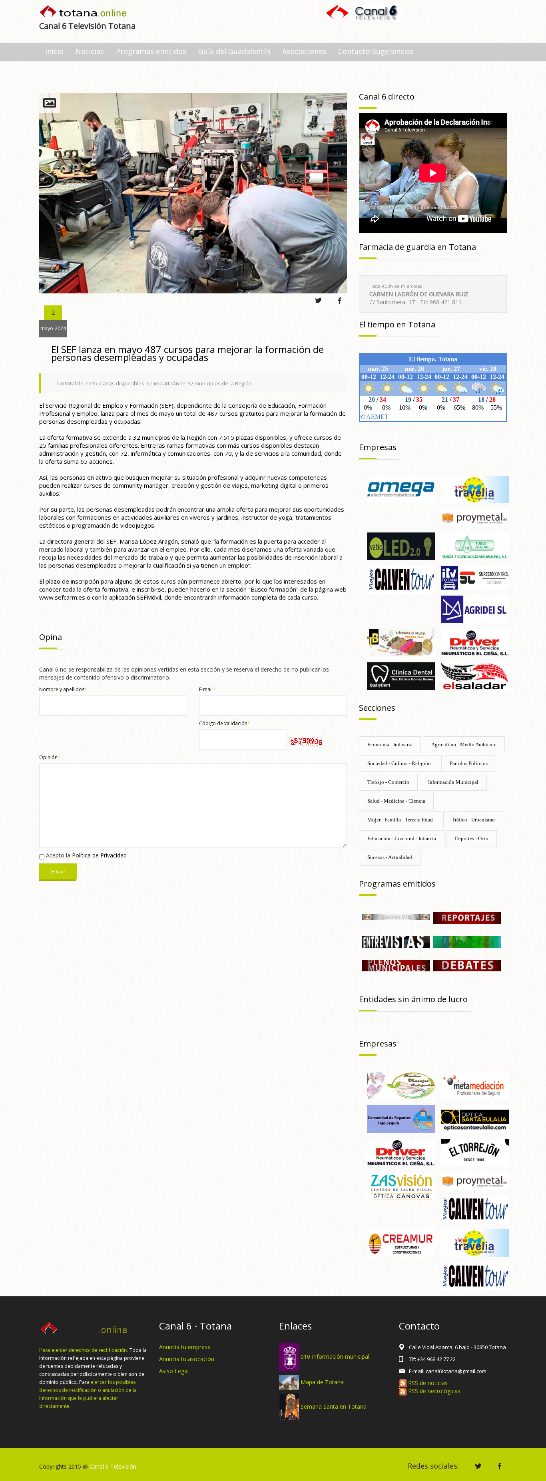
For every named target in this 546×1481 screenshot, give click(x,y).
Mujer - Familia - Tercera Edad (400, 820)
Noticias (90, 51)
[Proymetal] (475, 517)
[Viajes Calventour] (401, 579)
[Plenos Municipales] (396, 965)
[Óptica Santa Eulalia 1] (475, 1118)
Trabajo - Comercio (388, 782)
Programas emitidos (151, 51)
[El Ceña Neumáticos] (475, 642)
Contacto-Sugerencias (376, 51)
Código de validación (224, 723)
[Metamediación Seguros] (475, 1085)
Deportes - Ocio (471, 838)
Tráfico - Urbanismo (473, 820)
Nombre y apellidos (63, 689)
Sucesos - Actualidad (389, 857)
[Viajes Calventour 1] (475, 1276)
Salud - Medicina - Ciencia (396, 801)
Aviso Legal (174, 1371)
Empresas (378, 447)
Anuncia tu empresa (185, 1347)
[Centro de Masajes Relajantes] (401, 1085)
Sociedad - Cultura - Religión (399, 763)
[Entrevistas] (396, 941)
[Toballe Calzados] (401, 642)
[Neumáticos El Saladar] (475, 676)
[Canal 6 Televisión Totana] (83, 12)
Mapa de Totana (322, 1381)
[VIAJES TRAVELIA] (475, 488)
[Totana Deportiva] (467, 941)
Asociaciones (304, 51)
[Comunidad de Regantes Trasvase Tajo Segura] (401, 1118)
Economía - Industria (389, 744)
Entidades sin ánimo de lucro (413, 999)
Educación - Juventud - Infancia (401, 838)
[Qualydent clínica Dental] (401, 676)
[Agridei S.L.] (475, 608)
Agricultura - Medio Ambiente (463, 744)
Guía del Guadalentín (234, 51)
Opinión (49, 757)
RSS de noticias (427, 1383)
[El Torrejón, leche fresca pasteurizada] (475, 1152)
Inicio (54, 51)
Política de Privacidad (99, 855)
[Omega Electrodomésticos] (401, 488)
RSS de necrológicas (433, 1391)
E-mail (207, 689)
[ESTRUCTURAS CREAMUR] (401, 1242)
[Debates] (467, 965)
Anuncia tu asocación (186, 1359)
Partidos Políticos (469, 763)
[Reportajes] (467, 917)
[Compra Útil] (396, 916)
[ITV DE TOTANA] (475, 577)
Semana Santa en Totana (334, 1406)
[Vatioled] (401, 545)
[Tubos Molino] (475, 545)
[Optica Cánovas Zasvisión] (401, 1185)
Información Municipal (453, 782)
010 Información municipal (335, 1356)
